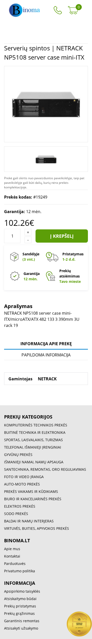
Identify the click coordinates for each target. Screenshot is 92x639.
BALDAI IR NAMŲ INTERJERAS (29, 521)
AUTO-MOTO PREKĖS (22, 484)
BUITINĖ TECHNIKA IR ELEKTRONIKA (34, 432)
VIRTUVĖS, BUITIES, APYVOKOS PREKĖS (36, 528)
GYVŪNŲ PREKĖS (18, 454)
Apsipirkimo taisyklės (22, 591)
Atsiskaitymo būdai (20, 598)
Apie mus (12, 548)
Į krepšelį (62, 236)
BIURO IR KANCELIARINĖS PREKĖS (32, 498)
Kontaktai (12, 556)
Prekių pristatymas (20, 606)
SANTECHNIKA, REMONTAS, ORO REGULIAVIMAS (45, 469)
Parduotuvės (15, 563)
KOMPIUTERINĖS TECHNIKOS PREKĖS (35, 425)
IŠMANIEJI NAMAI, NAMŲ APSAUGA (33, 462)
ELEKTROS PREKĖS (19, 506)
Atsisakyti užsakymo (21, 628)
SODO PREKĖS (16, 513)
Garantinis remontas (21, 620)
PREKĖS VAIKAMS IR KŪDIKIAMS (31, 491)
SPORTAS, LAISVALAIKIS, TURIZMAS (33, 439)
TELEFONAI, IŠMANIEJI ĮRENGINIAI (32, 447)
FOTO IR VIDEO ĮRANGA (24, 476)
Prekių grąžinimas (19, 613)
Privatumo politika (19, 570)
